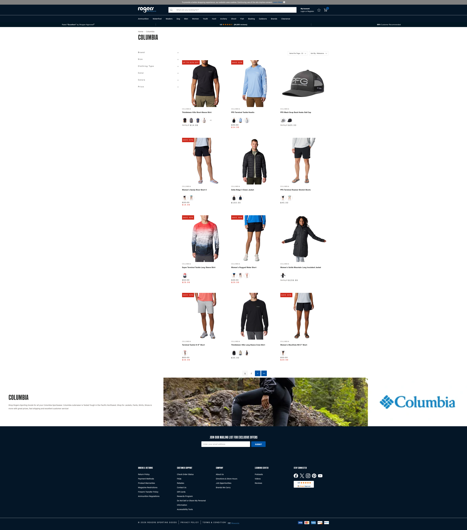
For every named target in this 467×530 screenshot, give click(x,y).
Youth (205, 18)
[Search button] (171, 10)
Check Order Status (185, 474)
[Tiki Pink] (247, 275)
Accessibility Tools (185, 509)
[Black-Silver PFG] (289, 120)
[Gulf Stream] (240, 275)
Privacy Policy (190, 522)
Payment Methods (146, 478)
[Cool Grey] (185, 353)
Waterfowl (157, 18)
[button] (284, 2)
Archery (223, 18)
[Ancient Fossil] (191, 198)
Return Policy (144, 474)
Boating (251, 18)
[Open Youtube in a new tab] (320, 476)
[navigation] (159, 70)
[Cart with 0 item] (325, 10)
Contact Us (181, 487)
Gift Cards (181, 491)
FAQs (179, 478)
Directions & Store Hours (226, 478)
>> (264, 373)
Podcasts (259, 474)
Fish (242, 18)
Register (310, 11)
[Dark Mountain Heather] (198, 120)
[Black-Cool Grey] (234, 120)
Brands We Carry (223, 487)
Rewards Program (185, 496)
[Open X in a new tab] (302, 476)
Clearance (285, 18)
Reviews (258, 483)
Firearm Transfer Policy (148, 491)
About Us (220, 474)
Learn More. (278, 2)
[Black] (185, 120)
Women (195, 18)
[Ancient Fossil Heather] (240, 353)
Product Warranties (146, 483)
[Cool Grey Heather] (283, 120)
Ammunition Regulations (148, 496)
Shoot (233, 18)
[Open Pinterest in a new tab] (314, 476)
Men (186, 18)
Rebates (180, 483)
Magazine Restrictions (147, 487)
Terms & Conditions (215, 522)
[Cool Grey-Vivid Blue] (247, 120)
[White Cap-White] (240, 120)
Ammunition (143, 18)
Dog (178, 18)
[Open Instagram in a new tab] (308, 476)
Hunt (214, 18)
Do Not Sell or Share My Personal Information (191, 502)
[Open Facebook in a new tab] (296, 476)
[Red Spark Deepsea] (185, 275)
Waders (169, 18)
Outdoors (263, 18)
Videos (258, 478)
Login (303, 11)
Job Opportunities (223, 483)
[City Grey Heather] (191, 120)
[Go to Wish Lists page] (319, 10)
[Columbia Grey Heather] (204, 120)
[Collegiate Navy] (240, 198)
